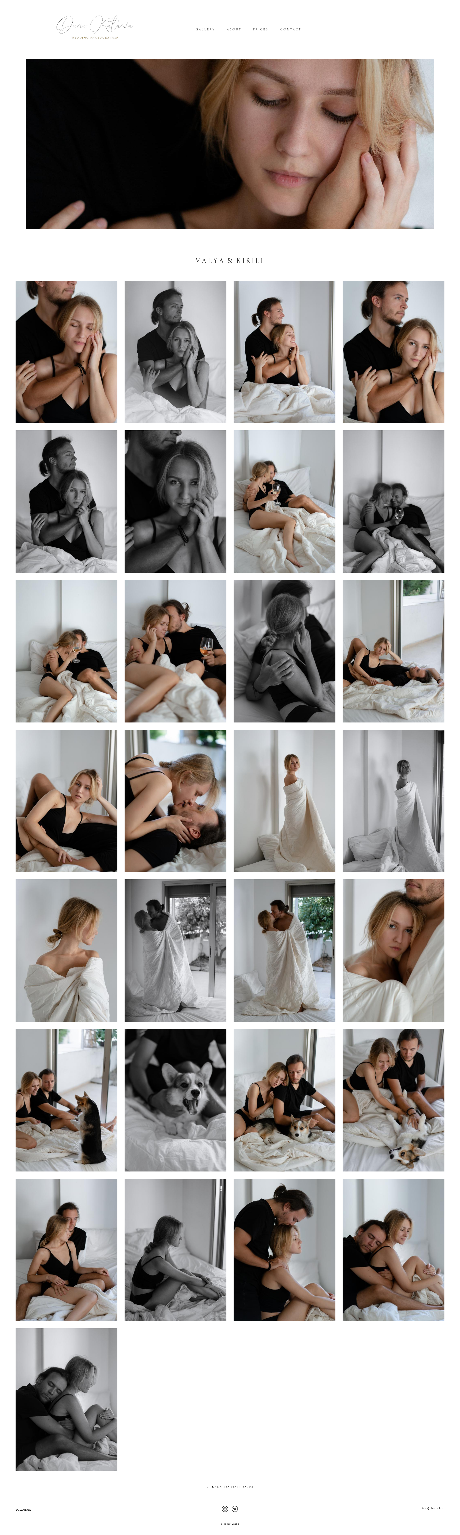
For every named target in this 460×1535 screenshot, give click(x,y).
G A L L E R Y (205, 29)
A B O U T (234, 29)
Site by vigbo (230, 1524)
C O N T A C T (290, 29)
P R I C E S (260, 29)
